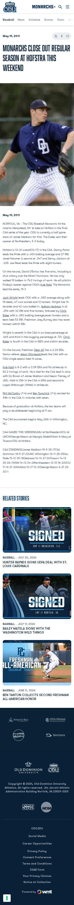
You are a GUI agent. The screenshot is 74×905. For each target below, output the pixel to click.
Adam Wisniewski (30, 354)
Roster (48, 19)
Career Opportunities (37, 843)
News (21, 19)
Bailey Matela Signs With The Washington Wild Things (26, 630)
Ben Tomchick (41, 393)
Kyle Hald (46, 284)
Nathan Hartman (51, 306)
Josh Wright (10, 297)
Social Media (37, 836)
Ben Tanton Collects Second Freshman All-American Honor (36, 697)
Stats (60, 19)
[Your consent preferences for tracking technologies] (7, 898)
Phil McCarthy (11, 393)
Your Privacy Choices (37, 875)
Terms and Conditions (37, 863)
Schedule (34, 19)
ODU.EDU (37, 828)
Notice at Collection (37, 882)
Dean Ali (39, 349)
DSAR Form (37, 869)
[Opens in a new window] (28, 807)
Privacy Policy (37, 851)
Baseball (9, 557)
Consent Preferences (37, 857)
